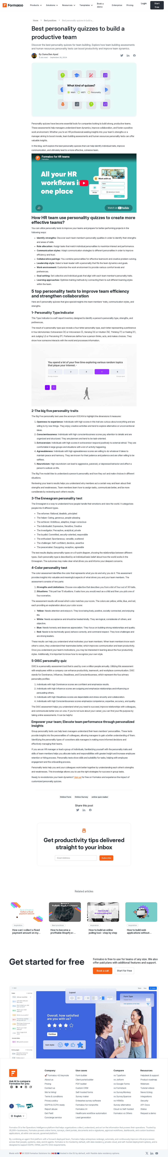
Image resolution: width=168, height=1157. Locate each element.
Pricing (130, 5)
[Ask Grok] (30, 1087)
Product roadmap (148, 1079)
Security (144, 1100)
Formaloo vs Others (123, 1113)
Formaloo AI (81, 1109)
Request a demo (148, 1113)
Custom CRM (82, 1088)
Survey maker (82, 1096)
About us (49, 1079)
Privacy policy (51, 1100)
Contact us (50, 1088)
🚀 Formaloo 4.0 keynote (57, 1075)
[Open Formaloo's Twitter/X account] (147, 1153)
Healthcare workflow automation (91, 1113)
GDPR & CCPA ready (55, 1105)
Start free (156, 5)
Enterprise (117, 5)
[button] (36, 5)
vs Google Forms (122, 1083)
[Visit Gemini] (21, 1087)
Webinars (144, 1083)
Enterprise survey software (88, 1100)
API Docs (145, 1105)
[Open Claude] (16, 1087)
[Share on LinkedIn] (128, 55)
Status (143, 1109)
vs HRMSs (119, 1100)
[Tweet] (121, 55)
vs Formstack (120, 1088)
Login (144, 3)
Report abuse (51, 1109)
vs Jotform (119, 1079)
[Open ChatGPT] (11, 1087)
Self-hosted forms (84, 1092)
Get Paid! (49, 1113)
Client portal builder (84, 1079)
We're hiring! (50, 1092)
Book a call (103, 970)
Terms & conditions (54, 1096)
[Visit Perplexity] (26, 1087)
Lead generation (83, 1117)
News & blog (146, 1092)
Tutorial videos (147, 1088)
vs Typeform (120, 1075)
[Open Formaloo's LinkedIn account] (152, 1153)
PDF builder (81, 1083)
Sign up (77, 777)
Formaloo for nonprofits (87, 1105)
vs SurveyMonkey (122, 1092)
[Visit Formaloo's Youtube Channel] (157, 1153)
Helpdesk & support (149, 1075)
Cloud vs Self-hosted (124, 1109)
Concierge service (53, 1117)
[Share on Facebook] (134, 55)
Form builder (81, 1075)
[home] (13, 5)
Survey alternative (122, 1105)
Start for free (124, 970)
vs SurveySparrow (122, 1096)
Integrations (146, 1096)
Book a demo (100, 5)
